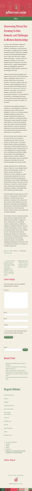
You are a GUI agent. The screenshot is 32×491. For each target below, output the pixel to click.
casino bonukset (7, 414)
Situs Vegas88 (7, 412)
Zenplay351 (8, 449)
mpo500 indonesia (8, 428)
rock (17, 251)
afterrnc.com (16, 12)
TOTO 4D (6, 417)
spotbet (5, 431)
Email (5, 318)
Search (5, 347)
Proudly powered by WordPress (16, 475)
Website (6, 324)
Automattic (20, 483)
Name (5, 312)
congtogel (6, 402)
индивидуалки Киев (9, 405)
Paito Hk (6, 424)
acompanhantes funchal (18, 88)
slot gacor (6, 398)
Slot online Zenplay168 (11, 442)
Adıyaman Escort (8, 435)
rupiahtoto (8, 444)
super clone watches (8, 409)
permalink (8, 253)
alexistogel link (7, 421)
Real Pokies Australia (9, 395)
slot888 (7, 445)
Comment (6, 290)
